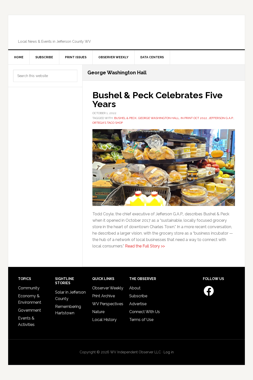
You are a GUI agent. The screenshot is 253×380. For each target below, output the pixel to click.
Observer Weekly (107, 288)
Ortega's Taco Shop (107, 122)
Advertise (138, 303)
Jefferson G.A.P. (221, 118)
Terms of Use (141, 319)
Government (29, 310)
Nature (98, 311)
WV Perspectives (107, 303)
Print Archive (103, 296)
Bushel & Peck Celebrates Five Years (157, 99)
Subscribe (138, 296)
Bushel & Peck (125, 118)
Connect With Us (144, 311)
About (135, 288)
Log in (169, 352)
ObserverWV (126, 30)
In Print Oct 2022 (194, 118)
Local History (104, 319)
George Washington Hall (158, 118)
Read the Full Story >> (145, 246)
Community (29, 288)
